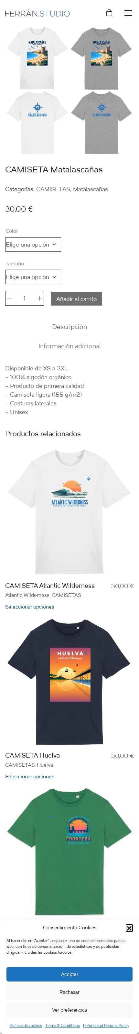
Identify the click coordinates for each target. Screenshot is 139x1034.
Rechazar (69, 992)
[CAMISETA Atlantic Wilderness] (69, 511)
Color (11, 231)
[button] (129, 927)
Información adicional (69, 346)
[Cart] (109, 13)
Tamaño (14, 264)
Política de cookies (26, 1025)
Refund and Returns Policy (106, 1025)
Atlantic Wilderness (27, 595)
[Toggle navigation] (128, 13)
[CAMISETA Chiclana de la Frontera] (69, 851)
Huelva (45, 764)
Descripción (69, 326)
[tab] (69, 327)
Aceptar (69, 974)
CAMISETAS (53, 189)
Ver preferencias (69, 1010)
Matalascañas (90, 189)
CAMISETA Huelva (32, 755)
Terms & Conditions (62, 1025)
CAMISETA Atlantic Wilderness (50, 585)
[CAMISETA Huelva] (69, 681)
